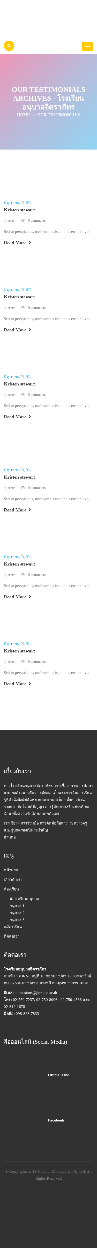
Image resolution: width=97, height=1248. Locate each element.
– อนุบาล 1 (15, 906)
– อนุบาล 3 (15, 920)
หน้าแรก (11, 870)
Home (23, 115)
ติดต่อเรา (11, 936)
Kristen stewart (19, 209)
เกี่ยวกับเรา (13, 880)
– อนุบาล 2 (15, 913)
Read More (16, 242)
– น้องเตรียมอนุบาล (22, 899)
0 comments (36, 220)
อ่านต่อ (10, 837)
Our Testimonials (58, 115)
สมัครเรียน (13, 927)
